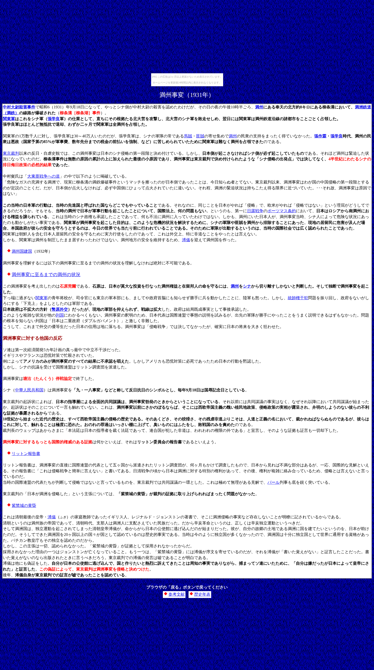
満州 (259, 107)
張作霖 (320, 136)
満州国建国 (22, 251)
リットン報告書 (26, 453)
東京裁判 (11, 153)
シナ (247, 286)
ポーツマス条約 (281, 211)
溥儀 (186, 240)
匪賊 (200, 136)
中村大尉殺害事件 (19, 107)
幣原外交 (60, 309)
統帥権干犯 (298, 298)
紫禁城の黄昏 (24, 505)
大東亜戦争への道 (43, 176)
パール (273, 482)
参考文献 (176, 594)
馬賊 (188, 136)
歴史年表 (202, 594)
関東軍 (9, 119)
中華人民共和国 (29, 390)
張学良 (54, 119)
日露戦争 (255, 211)
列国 (60, 315)
